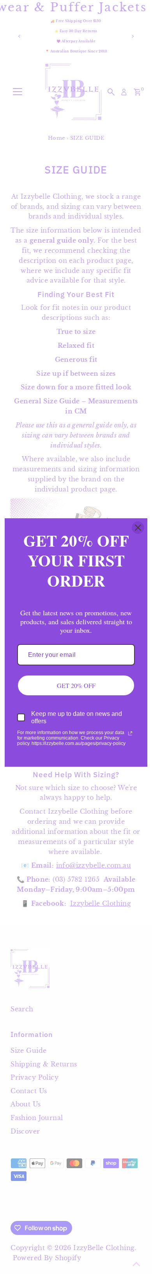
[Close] (138, 527)
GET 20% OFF (76, 685)
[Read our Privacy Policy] (130, 733)
